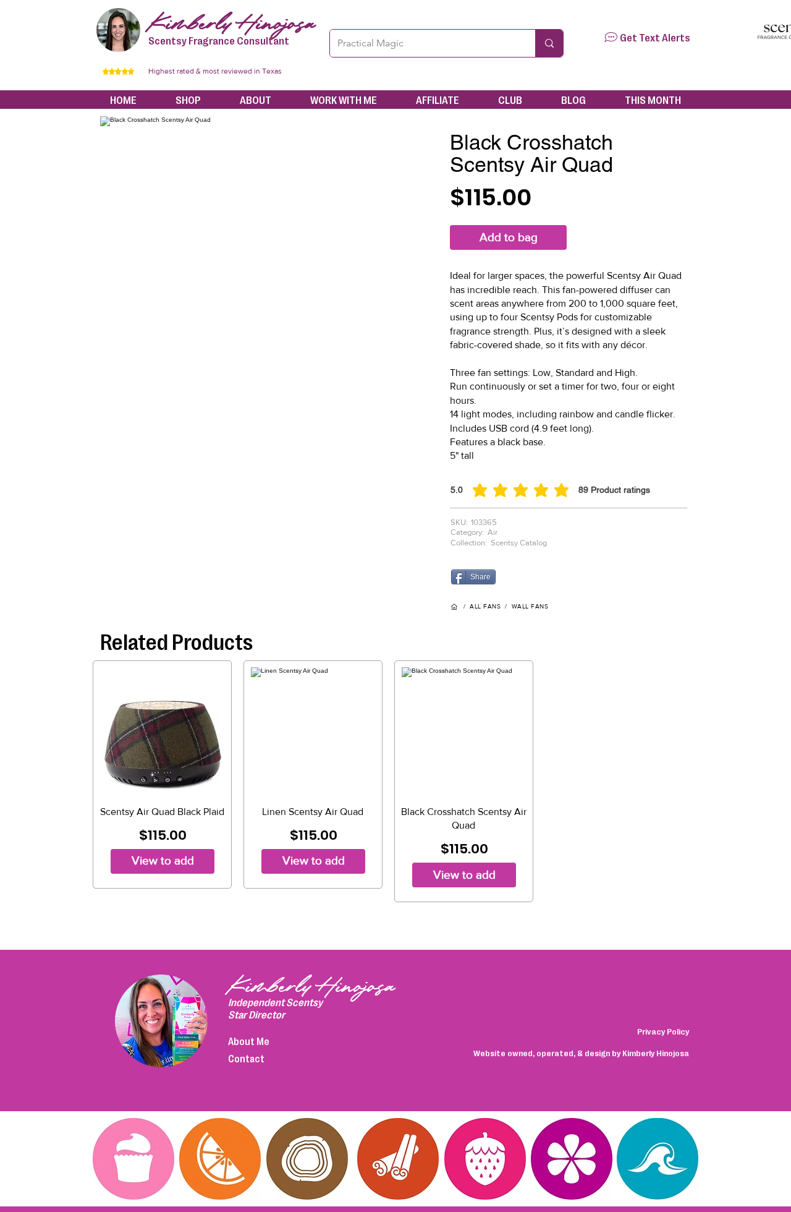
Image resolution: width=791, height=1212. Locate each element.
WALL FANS (530, 606)
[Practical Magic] (549, 43)
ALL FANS (485, 606)
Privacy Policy (663, 1031)
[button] (610, 37)
